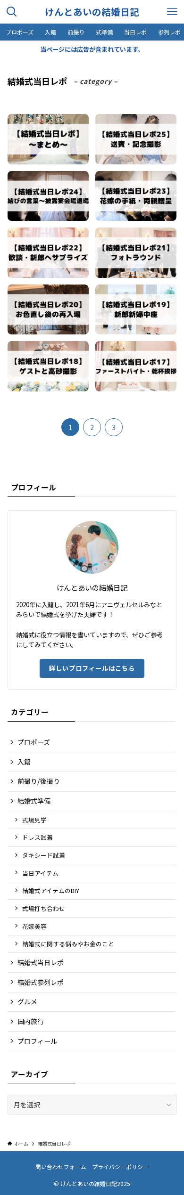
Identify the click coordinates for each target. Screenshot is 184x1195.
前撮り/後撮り (38, 781)
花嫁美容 (34, 926)
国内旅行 (30, 1021)
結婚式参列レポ (40, 982)
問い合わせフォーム (60, 1166)
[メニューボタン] (172, 12)
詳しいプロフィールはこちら (92, 668)
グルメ (27, 1001)
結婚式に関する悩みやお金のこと (68, 943)
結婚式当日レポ (40, 962)
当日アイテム (40, 873)
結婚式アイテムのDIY (50, 890)
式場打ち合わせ (43, 908)
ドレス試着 (37, 837)
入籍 (24, 761)
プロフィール (37, 1041)
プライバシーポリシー (120, 1166)
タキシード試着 (43, 855)
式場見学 (34, 819)
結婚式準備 (33, 800)
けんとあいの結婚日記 (92, 11)
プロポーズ (33, 742)
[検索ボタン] (12, 12)
